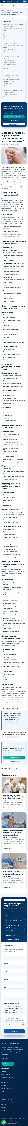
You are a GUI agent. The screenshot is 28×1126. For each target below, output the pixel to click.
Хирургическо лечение (10, 62)
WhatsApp (4, 1105)
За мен (3, 1071)
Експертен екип (8, 83)
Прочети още (6, 807)
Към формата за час (14, 761)
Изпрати (14, 1031)
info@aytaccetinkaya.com (9, 1102)
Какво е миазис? (8, 26)
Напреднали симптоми (10, 41)
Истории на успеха (7, 1088)
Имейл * (6, 979)
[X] (16, 768)
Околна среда (7, 77)
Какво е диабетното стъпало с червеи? (13, 24)
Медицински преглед (9, 49)
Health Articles (10, 10)
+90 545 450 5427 (14, 120)
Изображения (7, 54)
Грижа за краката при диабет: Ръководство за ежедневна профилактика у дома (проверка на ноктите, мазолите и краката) (13, 834)
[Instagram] (2, 1058)
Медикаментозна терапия (11, 64)
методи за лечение (13, 736)
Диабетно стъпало (7, 1077)
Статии (3, 1085)
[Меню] (25, 5)
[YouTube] (6, 1058)
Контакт (3, 1107)
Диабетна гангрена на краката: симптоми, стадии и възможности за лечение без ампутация (13, 873)
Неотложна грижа (9, 60)
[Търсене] (20, 1)
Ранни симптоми (8, 39)
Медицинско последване (10, 73)
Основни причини (9, 32)
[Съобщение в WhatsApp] (3, 1122)
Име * (5, 955)
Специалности (5, 1074)
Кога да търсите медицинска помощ (12, 90)
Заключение (6, 96)
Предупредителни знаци (10, 43)
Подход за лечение (9, 88)
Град (5, 995)
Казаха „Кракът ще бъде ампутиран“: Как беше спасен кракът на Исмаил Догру (13, 796)
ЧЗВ (2, 1091)
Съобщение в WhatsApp (14, 757)
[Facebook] (12, 768)
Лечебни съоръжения (10, 85)
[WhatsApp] (9, 768)
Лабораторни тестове (10, 51)
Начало (3, 10)
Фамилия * (6, 963)
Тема (5, 987)
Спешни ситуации (9, 92)
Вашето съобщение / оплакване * (12, 1003)
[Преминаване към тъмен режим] (17, 1)
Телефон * (6, 971)
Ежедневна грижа (9, 70)
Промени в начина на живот (11, 75)
